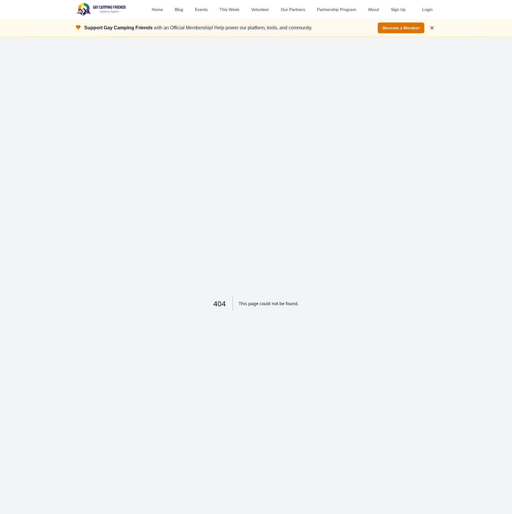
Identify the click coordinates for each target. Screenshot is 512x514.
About (373, 9)
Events (201, 9)
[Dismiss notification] (432, 28)
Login (427, 9)
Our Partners (293, 9)
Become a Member (401, 27)
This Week (229, 9)
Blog (179, 9)
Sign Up (398, 9)
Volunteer (260, 9)
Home (157, 9)
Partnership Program (336, 9)
